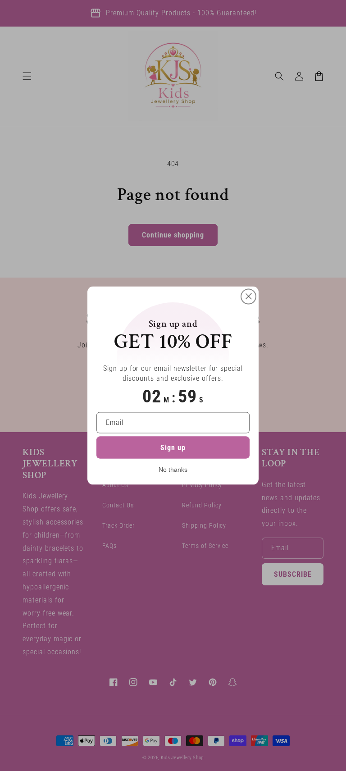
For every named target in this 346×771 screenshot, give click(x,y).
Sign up (173, 447)
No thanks (173, 469)
